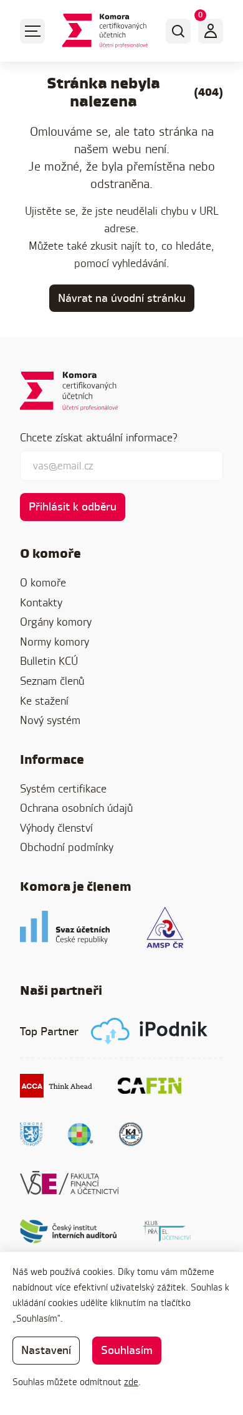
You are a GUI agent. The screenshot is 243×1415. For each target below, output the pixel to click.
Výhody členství (56, 827)
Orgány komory (56, 621)
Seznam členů (52, 681)
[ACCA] (56, 1086)
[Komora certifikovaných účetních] (105, 31)
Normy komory (54, 641)
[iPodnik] (149, 1031)
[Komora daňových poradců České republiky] (31, 1134)
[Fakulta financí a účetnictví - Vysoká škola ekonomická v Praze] (69, 1183)
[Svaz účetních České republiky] (65, 927)
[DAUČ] (80, 1134)
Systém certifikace (63, 788)
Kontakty (41, 602)
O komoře (43, 582)
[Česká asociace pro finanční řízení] (149, 1086)
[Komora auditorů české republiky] (131, 1134)
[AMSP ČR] (164, 927)
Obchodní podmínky (66, 847)
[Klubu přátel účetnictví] (167, 1231)
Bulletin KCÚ (49, 661)
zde (131, 1381)
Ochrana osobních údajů (76, 808)
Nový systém (50, 720)
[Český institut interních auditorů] (68, 1231)
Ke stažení (44, 700)
